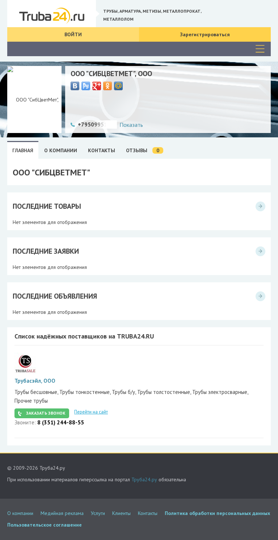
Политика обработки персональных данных (217, 513)
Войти (73, 34)
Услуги (98, 513)
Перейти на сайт (91, 412)
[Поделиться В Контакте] (75, 86)
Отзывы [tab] (142, 150)
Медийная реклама (62, 513)
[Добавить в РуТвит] (85, 86)
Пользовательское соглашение (44, 525)
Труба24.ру (144, 479)
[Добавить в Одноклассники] (107, 86)
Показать (131, 124)
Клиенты (121, 513)
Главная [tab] (22, 150)
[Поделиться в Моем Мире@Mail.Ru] (118, 86)
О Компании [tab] (60, 150)
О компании (20, 513)
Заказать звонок (46, 413)
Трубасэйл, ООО (34, 380)
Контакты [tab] (101, 150)
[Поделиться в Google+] (96, 86)
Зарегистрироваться (205, 34)
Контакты (147, 513)
